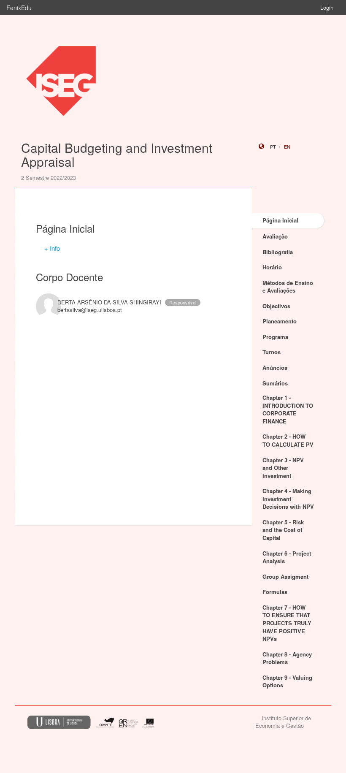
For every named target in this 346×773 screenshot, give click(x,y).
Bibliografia (277, 252)
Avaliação (275, 236)
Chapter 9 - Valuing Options (287, 681)
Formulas (274, 592)
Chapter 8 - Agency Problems (287, 658)
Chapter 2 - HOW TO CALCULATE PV (288, 440)
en (287, 146)
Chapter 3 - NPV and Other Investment (283, 468)
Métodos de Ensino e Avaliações (287, 287)
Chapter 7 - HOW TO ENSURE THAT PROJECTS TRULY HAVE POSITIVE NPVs (286, 623)
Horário (272, 267)
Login (326, 7)
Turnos (271, 352)
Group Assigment (285, 576)
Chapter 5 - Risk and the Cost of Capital (283, 530)
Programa (275, 337)
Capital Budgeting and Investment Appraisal (116, 154)
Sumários (275, 383)
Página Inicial (280, 220)
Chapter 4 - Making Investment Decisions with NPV (288, 498)
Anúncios (274, 367)
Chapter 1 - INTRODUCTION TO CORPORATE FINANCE (287, 409)
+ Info (52, 248)
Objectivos (276, 306)
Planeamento (279, 321)
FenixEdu (19, 7)
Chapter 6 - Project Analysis (286, 557)
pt (273, 146)
